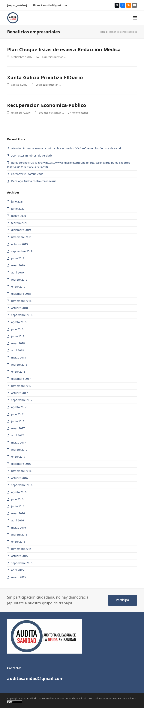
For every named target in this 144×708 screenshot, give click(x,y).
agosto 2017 (18, 407)
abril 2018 (17, 350)
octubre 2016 (19, 478)
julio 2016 (17, 499)
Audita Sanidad (27, 698)
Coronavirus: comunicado (27, 174)
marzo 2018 (18, 357)
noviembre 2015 (21, 549)
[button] (135, 17)
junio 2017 (17, 421)
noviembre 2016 (21, 471)
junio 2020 (17, 208)
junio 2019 (17, 258)
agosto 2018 (18, 322)
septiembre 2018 (21, 315)
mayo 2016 (18, 513)
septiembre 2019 (21, 251)
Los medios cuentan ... (53, 57)
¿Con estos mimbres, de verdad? (31, 155)
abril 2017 (17, 435)
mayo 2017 (18, 428)
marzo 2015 (18, 577)
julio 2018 (17, 329)
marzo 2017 (18, 442)
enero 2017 (18, 456)
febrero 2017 (19, 449)
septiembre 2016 (21, 485)
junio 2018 (17, 336)
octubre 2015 (19, 556)
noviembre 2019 (21, 237)
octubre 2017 (19, 393)
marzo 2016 (18, 527)
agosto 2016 (18, 492)
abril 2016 (17, 520)
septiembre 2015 (21, 563)
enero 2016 (18, 541)
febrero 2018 (19, 364)
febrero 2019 (19, 279)
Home (103, 31)
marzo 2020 (18, 216)
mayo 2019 (18, 265)
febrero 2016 (19, 534)
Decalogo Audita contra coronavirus (33, 181)
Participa (122, 600)
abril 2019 (17, 272)
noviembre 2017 (21, 386)
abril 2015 (17, 570)
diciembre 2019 (21, 230)
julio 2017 (17, 414)
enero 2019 (18, 286)
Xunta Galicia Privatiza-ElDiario (45, 77)
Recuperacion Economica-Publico (46, 105)
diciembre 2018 (21, 293)
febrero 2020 (19, 223)
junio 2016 (17, 506)
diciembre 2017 (21, 378)
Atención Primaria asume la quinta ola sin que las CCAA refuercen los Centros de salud (66, 148)
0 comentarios (80, 112)
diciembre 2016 (21, 463)
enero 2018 (18, 371)
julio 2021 (17, 201)
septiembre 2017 (21, 400)
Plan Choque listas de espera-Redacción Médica (64, 49)
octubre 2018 (19, 308)
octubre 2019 (19, 244)
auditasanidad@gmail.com (52, 5)
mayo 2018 (18, 343)
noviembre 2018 (21, 301)
